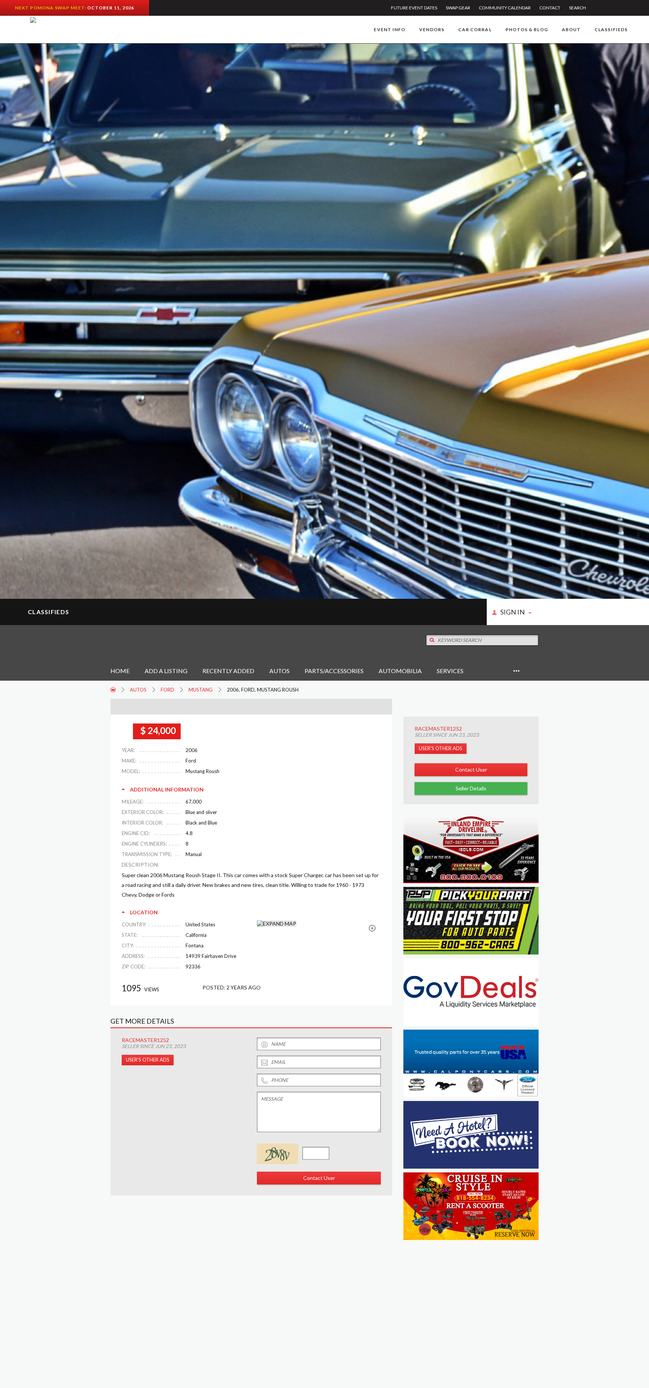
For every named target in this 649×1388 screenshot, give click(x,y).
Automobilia (400, 670)
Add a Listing (166, 670)
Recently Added (228, 670)
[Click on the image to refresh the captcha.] (277, 1153)
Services (450, 670)
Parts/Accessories (334, 670)
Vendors (431, 29)
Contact (549, 8)
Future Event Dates (414, 8)
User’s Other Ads (440, 748)
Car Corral (475, 29)
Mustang (201, 690)
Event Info (389, 29)
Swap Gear (458, 8)
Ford (167, 690)
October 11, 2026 (110, 8)
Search (577, 8)
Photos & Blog (527, 29)
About (571, 29)
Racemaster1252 (438, 728)
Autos (279, 670)
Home (120, 670)
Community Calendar (505, 8)
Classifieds (611, 29)
